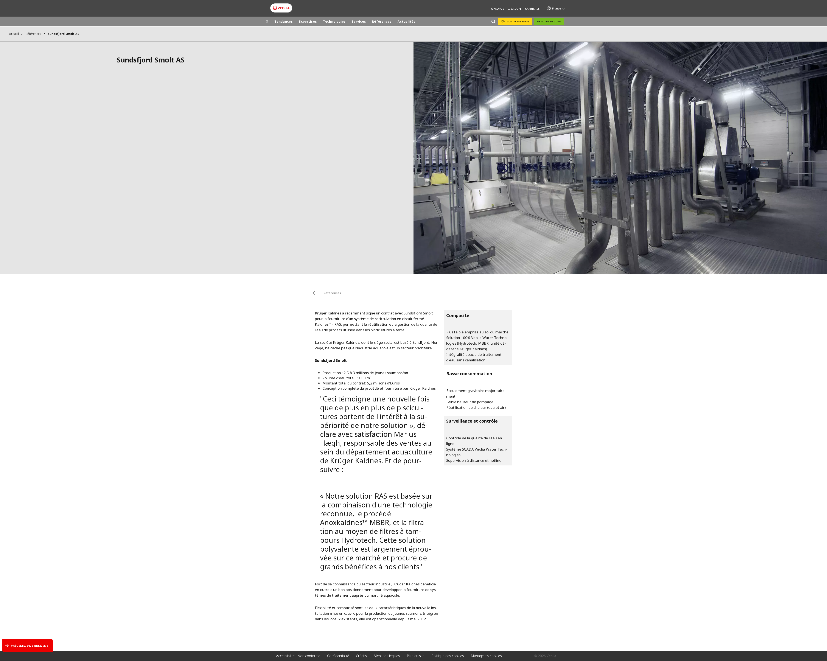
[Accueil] (267, 21)
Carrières (532, 9)
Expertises (308, 21)
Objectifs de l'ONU (549, 21)
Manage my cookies (486, 655)
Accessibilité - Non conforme (298, 655)
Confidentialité (338, 655)
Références (382, 21)
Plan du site (415, 655)
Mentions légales (387, 655)
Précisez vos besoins (29, 645)
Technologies (334, 21)
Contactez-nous (518, 21)
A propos (497, 9)
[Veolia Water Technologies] (281, 8)
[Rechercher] (493, 21)
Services (359, 21)
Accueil (14, 34)
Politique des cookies (447, 655)
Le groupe (514, 9)
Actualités (406, 21)
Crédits (361, 655)
